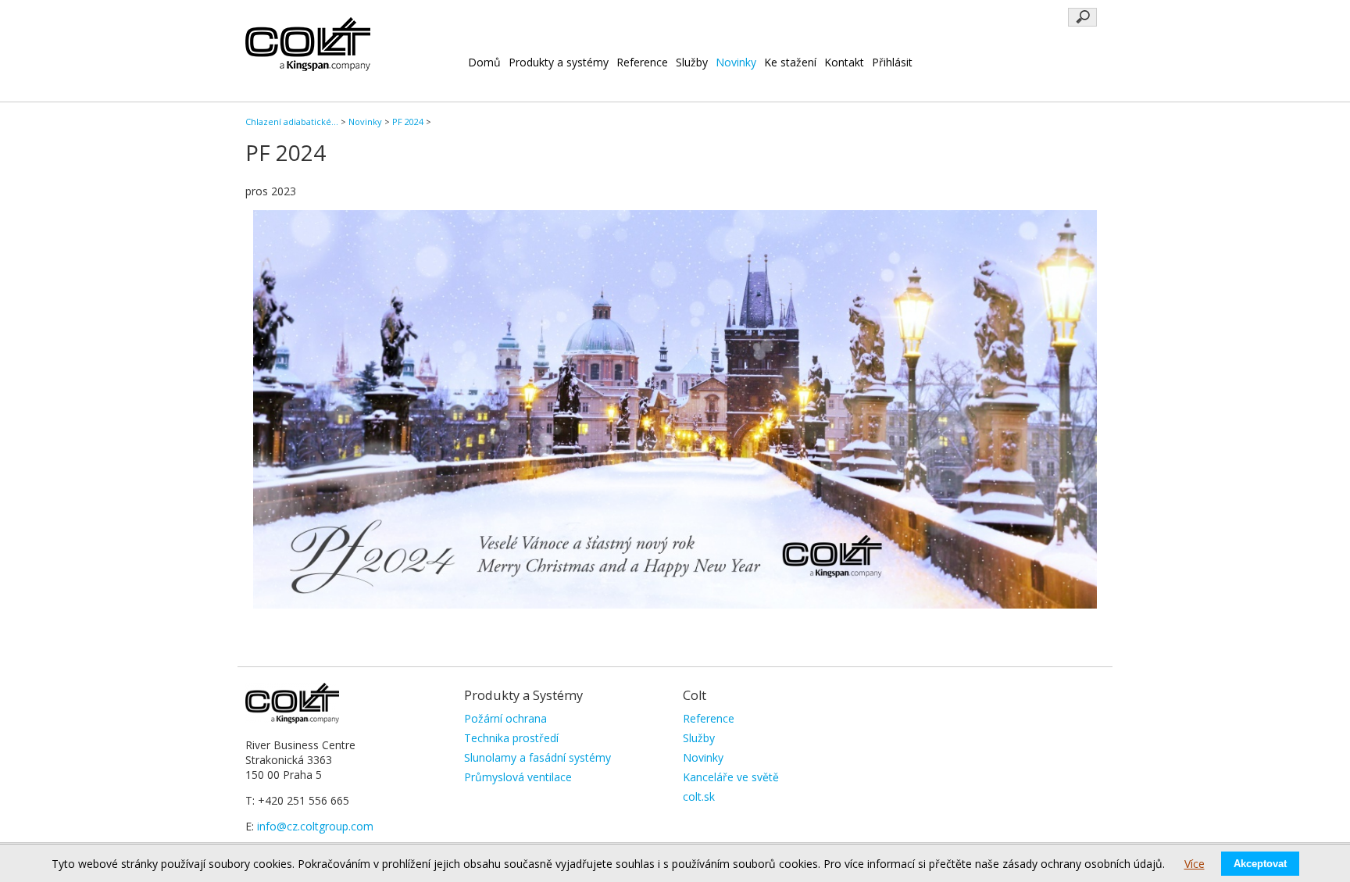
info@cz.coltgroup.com (315, 826)
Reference (642, 62)
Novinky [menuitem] (703, 757)
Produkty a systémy (559, 62)
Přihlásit (892, 62)
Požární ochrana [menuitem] (505, 718)
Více (1194, 863)
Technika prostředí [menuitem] (511, 737)
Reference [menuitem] (708, 718)
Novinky (736, 62)
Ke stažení (790, 62)
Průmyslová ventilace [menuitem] (518, 777)
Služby (692, 62)
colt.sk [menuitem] (699, 796)
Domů (484, 62)
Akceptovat (1260, 864)
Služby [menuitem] (699, 737)
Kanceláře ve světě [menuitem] (731, 777)
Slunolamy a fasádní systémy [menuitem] (537, 757)
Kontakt (844, 62)
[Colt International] (307, 66)
